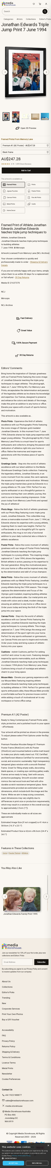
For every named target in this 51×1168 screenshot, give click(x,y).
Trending (6, 998)
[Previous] (4, 72)
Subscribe (41, 962)
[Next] (46, 72)
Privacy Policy (8, 1041)
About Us (6, 981)
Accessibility (8, 1030)
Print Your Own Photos (12, 1014)
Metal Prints (7, 1068)
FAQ (4, 1035)
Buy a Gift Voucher (10, 1019)
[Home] (10, 4)
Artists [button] (20, 19)
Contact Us (7, 1089)
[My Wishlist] (34, 4)
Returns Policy (8, 1046)
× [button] (48, 1145)
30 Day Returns (22, 277)
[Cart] (40, 4)
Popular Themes (14, 853)
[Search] (44, 11)
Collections (31, 19)
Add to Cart (26, 170)
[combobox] (22, 11)
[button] (25, 1158)
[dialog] (25, 1155)
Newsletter (7, 1073)
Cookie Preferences (11, 1079)
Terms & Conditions (11, 1057)
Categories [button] (8, 19)
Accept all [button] (13, 1163)
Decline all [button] (37, 1163)
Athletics (25, 853)
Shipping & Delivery (11, 1052)
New (4, 1003)
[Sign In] (46, 4)
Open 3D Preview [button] (28, 128)
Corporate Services (11, 1008)
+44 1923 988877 (13, 1095)
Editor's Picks (8, 992)
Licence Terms (9, 1062)
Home (5, 853)
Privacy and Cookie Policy (21, 1156)
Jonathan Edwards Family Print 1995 (20, 914)
